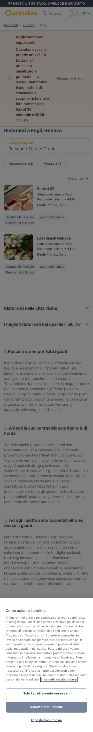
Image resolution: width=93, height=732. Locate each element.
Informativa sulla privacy (59, 679)
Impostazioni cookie (46, 720)
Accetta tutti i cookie (46, 707)
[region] (46, 665)
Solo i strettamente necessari (46, 693)
